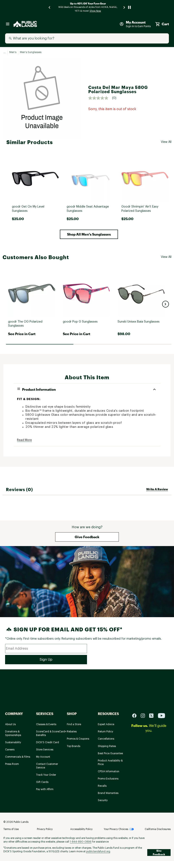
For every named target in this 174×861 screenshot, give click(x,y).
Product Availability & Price (110, 762)
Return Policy (105, 731)
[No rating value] (100, 98)
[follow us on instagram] (144, 715)
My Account (43, 757)
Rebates (72, 731)
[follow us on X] (153, 715)
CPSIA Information (108, 771)
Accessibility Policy (81, 829)
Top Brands (73, 746)
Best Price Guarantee (110, 753)
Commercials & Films (17, 757)
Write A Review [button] (157, 489)
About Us (10, 724)
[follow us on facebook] (136, 715)
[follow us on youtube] (161, 715)
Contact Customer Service (47, 766)
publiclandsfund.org (98, 851)
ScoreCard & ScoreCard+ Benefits (51, 733)
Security (103, 800)
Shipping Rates (107, 746)
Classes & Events (46, 724)
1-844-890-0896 (80, 841)
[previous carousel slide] (49, 7)
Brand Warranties (108, 793)
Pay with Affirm (44, 789)
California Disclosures (158, 829)
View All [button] (166, 141)
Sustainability (13, 742)
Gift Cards (42, 782)
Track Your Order (46, 775)
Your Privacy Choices (116, 829)
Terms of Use (11, 829)
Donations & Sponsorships (13, 733)
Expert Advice (106, 724)
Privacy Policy (45, 829)
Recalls (102, 786)
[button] (89, 234)
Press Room (12, 764)
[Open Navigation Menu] (8, 24)
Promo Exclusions (108, 778)
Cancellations (106, 738)
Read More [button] (24, 440)
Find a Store (74, 724)
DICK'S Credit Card (47, 742)
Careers (9, 749)
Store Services (44, 749)
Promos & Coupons (78, 738)
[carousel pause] (129, 7)
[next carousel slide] (124, 7)
